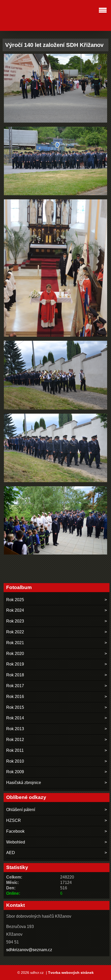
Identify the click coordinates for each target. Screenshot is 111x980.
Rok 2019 (15, 664)
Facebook (15, 831)
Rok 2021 (15, 643)
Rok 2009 (15, 772)
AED (10, 852)
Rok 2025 (15, 600)
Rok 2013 (15, 729)
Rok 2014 (15, 718)
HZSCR (13, 820)
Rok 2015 (15, 707)
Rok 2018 (15, 675)
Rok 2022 (15, 632)
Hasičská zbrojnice (23, 782)
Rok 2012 (15, 739)
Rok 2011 (15, 750)
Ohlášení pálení (20, 809)
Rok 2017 (15, 686)
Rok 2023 (15, 621)
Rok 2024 (15, 610)
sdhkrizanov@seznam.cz (29, 950)
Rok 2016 (15, 696)
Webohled (15, 842)
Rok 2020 (15, 653)
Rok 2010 (15, 761)
